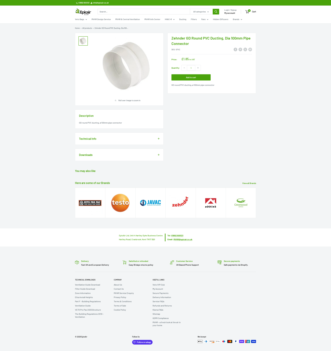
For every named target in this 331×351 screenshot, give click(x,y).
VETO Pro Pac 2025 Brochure (88, 309)
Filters (194, 19)
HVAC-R (168, 19)
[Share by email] (250, 49)
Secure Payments (160, 293)
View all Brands (249, 183)
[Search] (216, 11)
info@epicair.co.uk (101, 3)
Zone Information (83, 293)
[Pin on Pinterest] (240, 49)
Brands (236, 19)
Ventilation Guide (83, 305)
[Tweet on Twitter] (245, 49)
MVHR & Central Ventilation (127, 19)
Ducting (182, 19)
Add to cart (191, 77)
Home (77, 28)
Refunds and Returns (162, 305)
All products (87, 28)
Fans (203, 19)
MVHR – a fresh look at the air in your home (167, 323)
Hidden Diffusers (220, 19)
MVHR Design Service (101, 19)
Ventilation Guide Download (87, 284)
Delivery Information (162, 297)
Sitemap (156, 314)
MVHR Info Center (152, 19)
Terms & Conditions (123, 301)
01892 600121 (83, 3)
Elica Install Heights (84, 297)
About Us (118, 284)
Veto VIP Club (159, 284)
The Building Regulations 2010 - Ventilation (89, 315)
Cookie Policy (120, 309)
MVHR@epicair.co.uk (183, 239)
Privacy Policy (120, 297)
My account (229, 13)
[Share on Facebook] (235, 49)
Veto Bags (79, 19)
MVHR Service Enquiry (124, 293)
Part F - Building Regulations (88, 301)
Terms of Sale (120, 305)
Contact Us (119, 289)
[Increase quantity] (198, 68)
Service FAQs (158, 301)
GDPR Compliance (161, 318)
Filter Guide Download (85, 289)
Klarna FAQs (158, 309)
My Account (158, 289)
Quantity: (175, 68)
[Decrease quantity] (184, 68)
